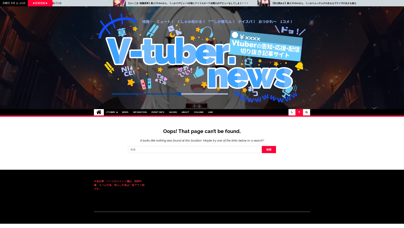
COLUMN (198, 112)
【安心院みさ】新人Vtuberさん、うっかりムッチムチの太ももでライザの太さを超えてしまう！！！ (256, 3)
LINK (210, 112)
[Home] (99, 112)
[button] (291, 112)
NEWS (125, 112)
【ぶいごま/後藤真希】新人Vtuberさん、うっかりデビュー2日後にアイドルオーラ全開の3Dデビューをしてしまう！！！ (121, 3)
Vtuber (110, 112)
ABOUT (185, 112)
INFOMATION (140, 112)
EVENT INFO (158, 112)
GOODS (173, 112)
